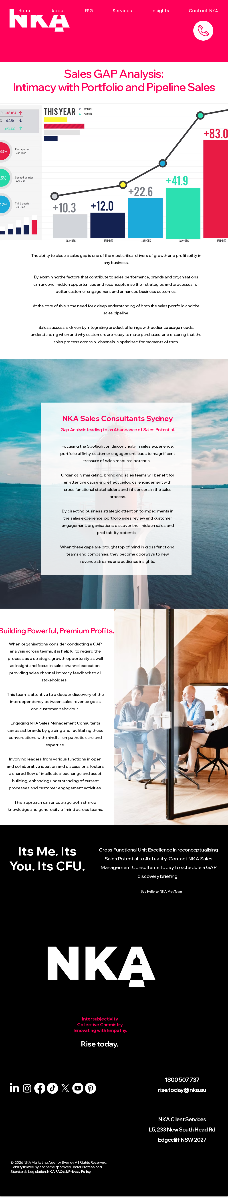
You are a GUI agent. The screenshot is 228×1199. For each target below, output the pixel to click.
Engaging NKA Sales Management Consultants (55, 723)
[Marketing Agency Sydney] (14, 1088)
